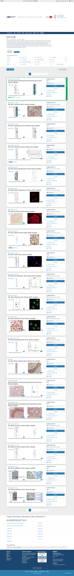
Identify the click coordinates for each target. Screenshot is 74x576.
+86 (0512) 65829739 (29, 1)
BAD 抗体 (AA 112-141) (13, 445)
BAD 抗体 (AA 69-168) (13, 145)
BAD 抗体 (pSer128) (12, 380)
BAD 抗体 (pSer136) (12, 167)
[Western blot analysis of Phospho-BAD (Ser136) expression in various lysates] (16, 175)
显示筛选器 (11, 69)
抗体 (15, 32)
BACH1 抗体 (9, 531)
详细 (56, 88)
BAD (15, 547)
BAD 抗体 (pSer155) (12, 188)
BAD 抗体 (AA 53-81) (13, 231)
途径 (38, 32)
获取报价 (55, 85)
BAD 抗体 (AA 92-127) (13, 274)
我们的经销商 (24, 562)
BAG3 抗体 (40, 531)
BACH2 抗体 (9, 528)
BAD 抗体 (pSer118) (12, 402)
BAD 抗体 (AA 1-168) (13, 102)
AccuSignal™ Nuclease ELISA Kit (28, 557)
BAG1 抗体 (40, 525)
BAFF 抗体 (40, 523)
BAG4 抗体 (40, 533)
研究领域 (42, 32)
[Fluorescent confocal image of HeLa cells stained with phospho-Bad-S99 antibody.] (34, 304)
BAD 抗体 (10, 359)
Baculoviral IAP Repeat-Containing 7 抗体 (15, 523)
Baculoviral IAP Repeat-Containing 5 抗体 (15, 525)
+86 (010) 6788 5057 (59, 560)
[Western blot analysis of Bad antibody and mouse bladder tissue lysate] (16, 346)
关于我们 (26, 571)
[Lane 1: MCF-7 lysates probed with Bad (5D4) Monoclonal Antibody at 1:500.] (16, 367)
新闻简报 (8, 555)
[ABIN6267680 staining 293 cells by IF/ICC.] (34, 197)
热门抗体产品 (9, 558)
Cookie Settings (42, 571)
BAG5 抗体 (40, 536)
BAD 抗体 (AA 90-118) (13, 424)
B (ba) (11, 547)
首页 (8, 547)
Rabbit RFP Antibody (26, 558)
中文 (3, 1)
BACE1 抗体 (9, 536)
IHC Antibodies (25, 559)
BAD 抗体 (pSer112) (12, 487)
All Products (9, 32)
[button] (44, 90)
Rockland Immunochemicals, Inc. (59, 564)
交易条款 (47, 571)
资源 (7, 557)
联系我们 (8, 553)
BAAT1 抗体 (9, 539)
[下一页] (46, 74)
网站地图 (8, 559)
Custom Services (28, 32)
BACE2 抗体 (9, 533)
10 (43, 74)
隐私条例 (35, 571)
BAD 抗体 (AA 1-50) (12, 209)
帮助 (7, 554)
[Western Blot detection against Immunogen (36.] (16, 153)
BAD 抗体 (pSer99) (12, 295)
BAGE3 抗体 (40, 539)
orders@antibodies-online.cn (61, 17)
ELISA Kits (19, 32)
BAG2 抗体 (40, 528)
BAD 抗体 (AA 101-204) (13, 79)
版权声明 (31, 571)
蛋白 (23, 32)
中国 (52, 83)
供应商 (34, 32)
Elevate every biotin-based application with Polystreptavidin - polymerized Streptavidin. (29, 554)
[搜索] (51, 17)
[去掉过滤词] (12, 52)
